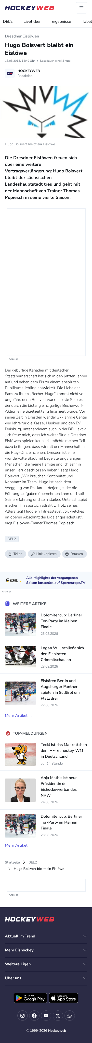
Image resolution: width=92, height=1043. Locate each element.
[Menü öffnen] (81, 7)
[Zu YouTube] (46, 1015)
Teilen (17, 553)
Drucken (76, 553)
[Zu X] (58, 1015)
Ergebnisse (61, 21)
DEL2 (8, 21)
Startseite (12, 862)
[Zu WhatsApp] (70, 1015)
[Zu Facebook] (34, 1015)
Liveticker (32, 21)
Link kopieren (46, 553)
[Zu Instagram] (22, 1015)
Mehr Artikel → (18, 715)
